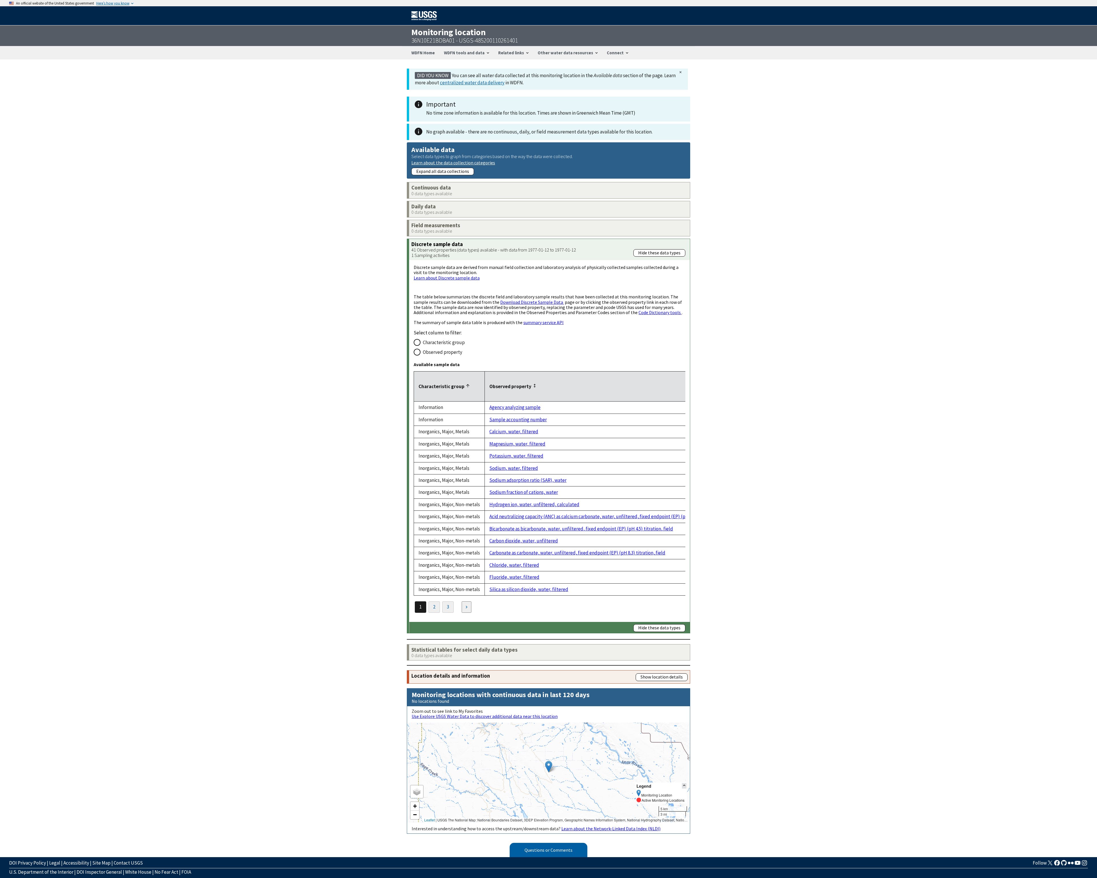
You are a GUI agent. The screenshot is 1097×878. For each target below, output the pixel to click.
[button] (548, 767)
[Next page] (466, 607)
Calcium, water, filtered (513, 431)
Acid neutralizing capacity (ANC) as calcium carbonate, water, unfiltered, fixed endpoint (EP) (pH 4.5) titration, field (608, 516)
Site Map (101, 863)
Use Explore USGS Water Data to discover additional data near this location (485, 716)
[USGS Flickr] (1070, 864)
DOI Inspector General (99, 872)
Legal (54, 863)
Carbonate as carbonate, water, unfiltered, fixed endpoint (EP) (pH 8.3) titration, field (577, 553)
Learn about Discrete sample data (447, 278)
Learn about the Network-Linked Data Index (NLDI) (610, 828)
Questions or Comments (548, 850)
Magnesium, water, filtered (517, 444)
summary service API (543, 322)
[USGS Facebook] (1057, 864)
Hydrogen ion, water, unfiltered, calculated (534, 504)
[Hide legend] (684, 786)
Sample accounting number (518, 419)
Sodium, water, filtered (513, 468)
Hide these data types (659, 253)
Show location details (661, 677)
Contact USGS (128, 863)
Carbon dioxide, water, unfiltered (523, 541)
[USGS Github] (1063, 864)
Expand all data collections (442, 171)
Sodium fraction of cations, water (523, 492)
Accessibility (76, 863)
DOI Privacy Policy (27, 863)
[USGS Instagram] (1084, 864)
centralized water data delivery (472, 82)
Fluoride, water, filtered (514, 577)
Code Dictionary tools (660, 312)
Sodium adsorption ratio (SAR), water (527, 480)
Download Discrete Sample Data (532, 302)
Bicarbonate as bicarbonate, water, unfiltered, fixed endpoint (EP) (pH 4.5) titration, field (581, 529)
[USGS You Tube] (1077, 864)
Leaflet (429, 819)
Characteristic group (444, 342)
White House (138, 872)
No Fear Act (166, 872)
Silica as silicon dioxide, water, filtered (528, 589)
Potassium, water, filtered (516, 456)
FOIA (186, 872)
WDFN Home (423, 52)
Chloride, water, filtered (514, 565)
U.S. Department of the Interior (41, 872)
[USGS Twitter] (1050, 864)
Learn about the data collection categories (453, 162)
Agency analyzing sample (515, 407)
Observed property (442, 352)
